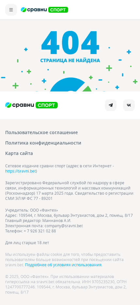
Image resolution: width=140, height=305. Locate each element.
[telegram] (111, 105)
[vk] (129, 105)
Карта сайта (19, 153)
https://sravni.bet (20, 170)
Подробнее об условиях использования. (64, 264)
